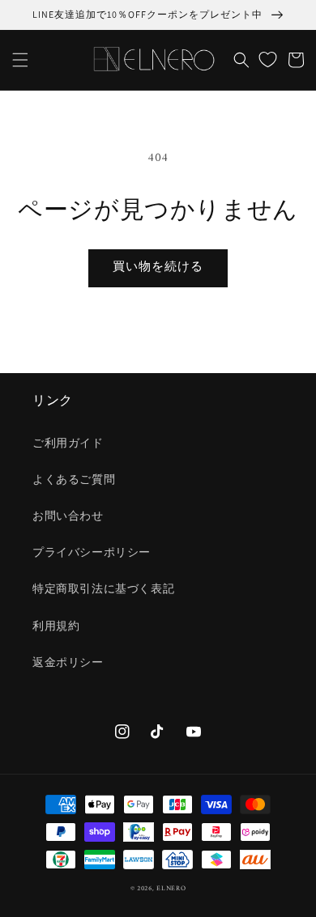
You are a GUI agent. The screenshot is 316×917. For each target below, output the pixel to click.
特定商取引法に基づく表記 (103, 589)
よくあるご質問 (73, 480)
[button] (20, 60)
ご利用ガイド (68, 444)
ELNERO (171, 888)
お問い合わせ (68, 517)
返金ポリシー (68, 663)
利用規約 (55, 627)
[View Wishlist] (267, 60)
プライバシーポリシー (91, 553)
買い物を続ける (158, 267)
